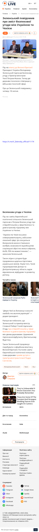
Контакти (6, 459)
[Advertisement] (19, 117)
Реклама (6, 462)
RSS (25, 501)
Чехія (26, 367)
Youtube (9, 486)
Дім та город (8, 416)
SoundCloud (28, 498)
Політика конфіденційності (26, 459)
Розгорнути (19, 442)
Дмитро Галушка (11, 377)
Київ (21, 424)
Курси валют (7, 471)
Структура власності (10, 465)
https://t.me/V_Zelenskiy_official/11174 (18, 141)
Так (36, 530)
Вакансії (6, 456)
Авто (21, 407)
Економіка (33, 9)
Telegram (9, 490)
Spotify (26, 494)
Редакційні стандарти (24, 469)
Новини (16, 9)
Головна (5, 14)
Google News (29, 490)
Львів (5, 433)
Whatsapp (9, 505)
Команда (6, 468)
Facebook (9, 501)
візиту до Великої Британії (20, 67)
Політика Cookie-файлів (26, 474)
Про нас (6, 453)
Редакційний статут (24, 464)
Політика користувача (24, 454)
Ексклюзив (7, 424)
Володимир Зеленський (12, 367)
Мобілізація (24, 433)
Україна (8, 9)
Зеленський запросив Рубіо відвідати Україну (14, 299)
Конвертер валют (9, 474)
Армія (24, 9)
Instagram (9, 498)
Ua (29, 3)
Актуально (7, 407)
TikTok (26, 486)
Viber (8, 494)
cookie (16, 530)
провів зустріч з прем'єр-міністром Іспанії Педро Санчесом (17, 358)
